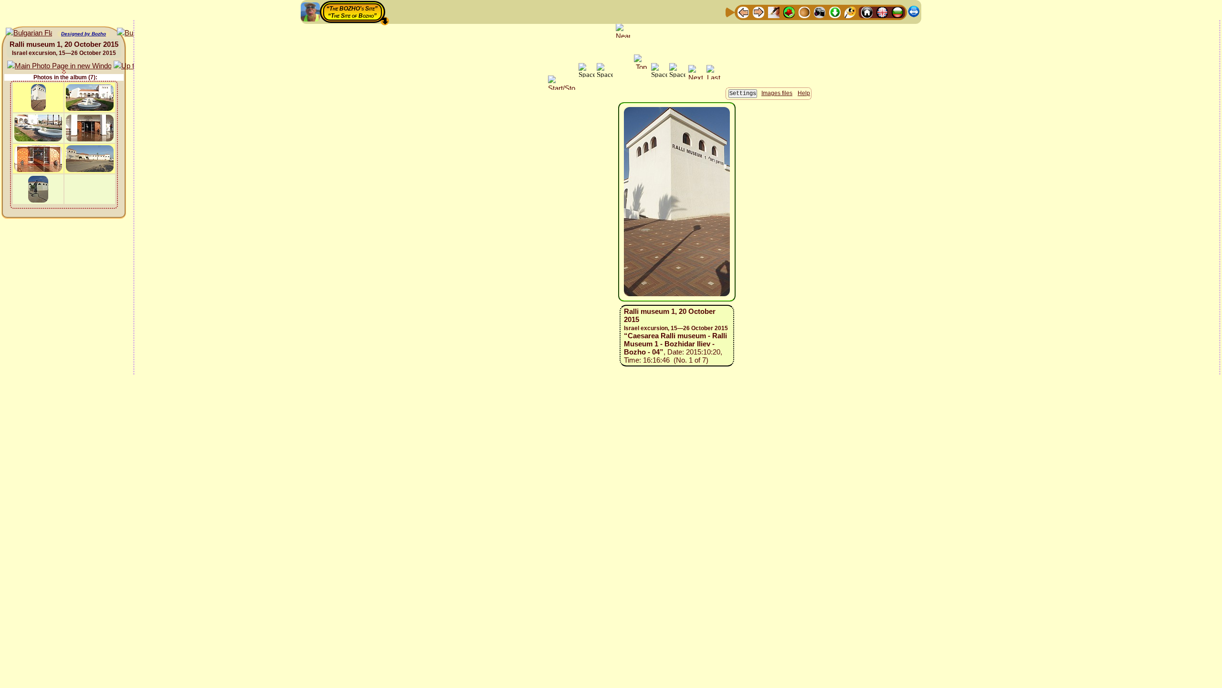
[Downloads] (835, 12)
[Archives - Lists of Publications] (774, 12)
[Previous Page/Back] (743, 12)
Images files (776, 93)
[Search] (850, 12)
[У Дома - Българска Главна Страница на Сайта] (897, 12)
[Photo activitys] (819, 12)
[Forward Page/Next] (758, 12)
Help (804, 93)
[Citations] (789, 12)
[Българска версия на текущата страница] (29, 33)
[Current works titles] (804, 12)
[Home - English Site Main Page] (882, 12)
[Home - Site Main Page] (867, 12)
